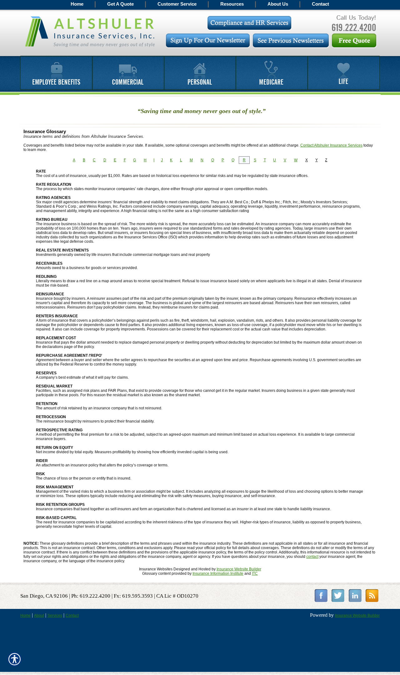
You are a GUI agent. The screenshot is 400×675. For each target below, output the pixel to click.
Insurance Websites (155, 569)
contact (312, 556)
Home (25, 615)
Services (55, 615)
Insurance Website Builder (239, 569)
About (39, 615)
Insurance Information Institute (217, 573)
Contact (72, 615)
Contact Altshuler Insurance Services (331, 145)
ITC (255, 573)
